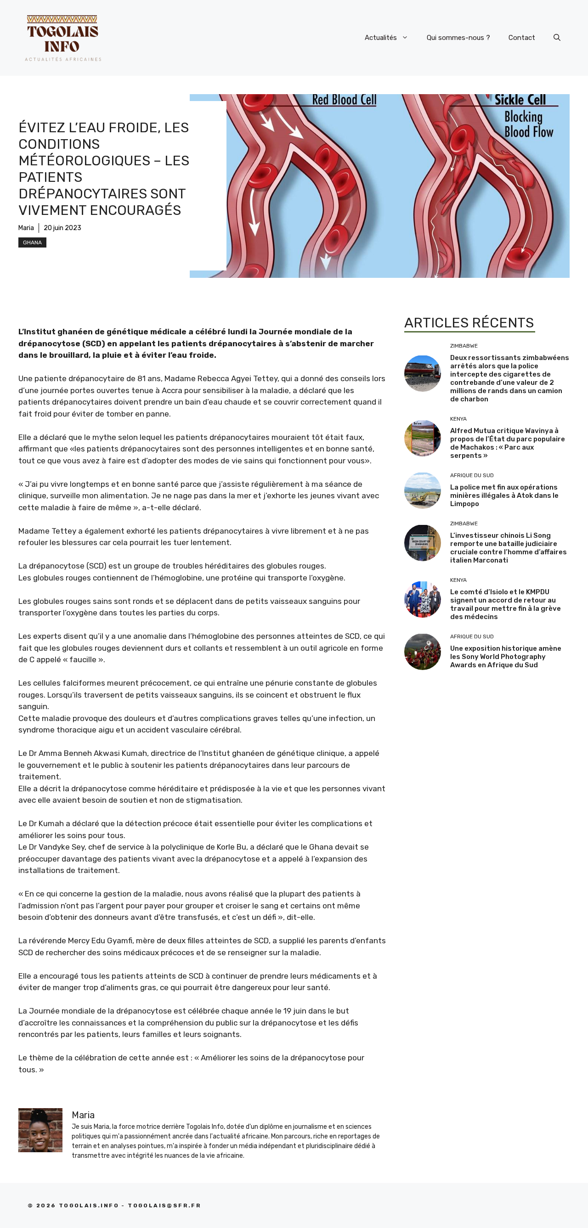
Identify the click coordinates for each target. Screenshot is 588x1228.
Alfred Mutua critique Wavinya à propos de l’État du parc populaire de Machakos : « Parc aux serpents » (507, 443)
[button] (557, 37)
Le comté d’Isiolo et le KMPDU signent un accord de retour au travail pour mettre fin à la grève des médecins (505, 604)
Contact (522, 38)
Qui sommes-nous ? (458, 38)
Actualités (381, 38)
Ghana (32, 242)
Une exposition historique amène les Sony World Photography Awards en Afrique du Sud (505, 656)
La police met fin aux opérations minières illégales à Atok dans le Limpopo (504, 495)
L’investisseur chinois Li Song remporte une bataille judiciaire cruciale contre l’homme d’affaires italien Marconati (508, 547)
